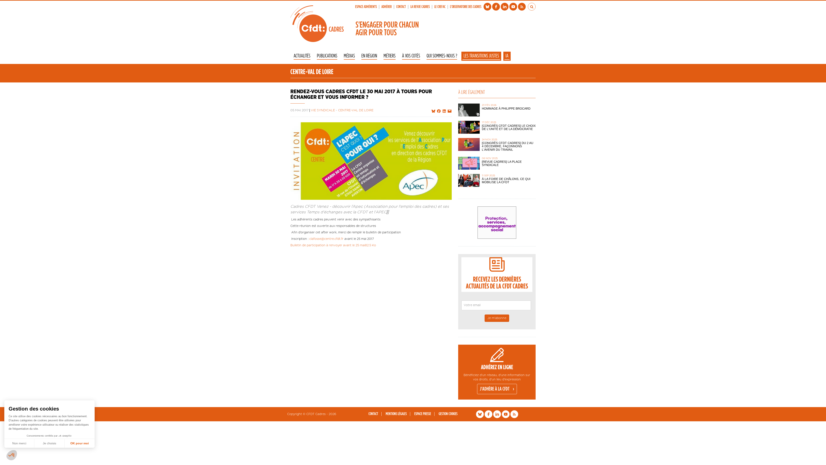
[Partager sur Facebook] (439, 111)
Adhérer (386, 7)
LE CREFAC (439, 7)
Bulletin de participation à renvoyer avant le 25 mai (327, 245)
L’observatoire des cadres (465, 7)
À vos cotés (411, 56)
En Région (369, 56)
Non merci (19, 443)
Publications (327, 56)
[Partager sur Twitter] (433, 111)
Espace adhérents (366, 7)
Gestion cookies (448, 414)
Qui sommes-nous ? (442, 56)
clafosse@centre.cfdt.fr (326, 238)
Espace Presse (422, 414)
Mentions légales (396, 414)
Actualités (302, 56)
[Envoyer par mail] (449, 111)
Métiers (390, 56)
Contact (401, 7)
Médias (349, 56)
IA (507, 56)
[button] (12, 455)
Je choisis (49, 443)
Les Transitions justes (481, 56)
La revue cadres (420, 7)
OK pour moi (79, 443)
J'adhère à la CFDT (495, 389)
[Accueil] (317, 23)
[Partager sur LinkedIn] (444, 111)
